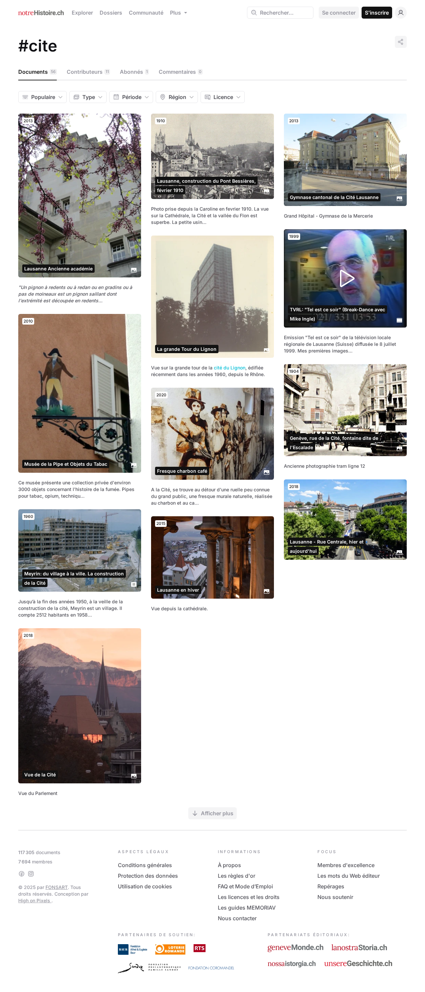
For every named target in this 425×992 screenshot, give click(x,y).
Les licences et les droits (249, 897)
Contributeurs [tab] (88, 71)
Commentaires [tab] (180, 71)
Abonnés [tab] (134, 71)
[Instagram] (31, 873)
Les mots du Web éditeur (348, 875)
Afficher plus (217, 813)
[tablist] (212, 72)
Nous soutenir (335, 897)
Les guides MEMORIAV (247, 907)
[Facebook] (21, 873)
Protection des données (148, 875)
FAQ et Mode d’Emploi (245, 886)
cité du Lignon (229, 367)
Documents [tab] (37, 71)
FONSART (56, 887)
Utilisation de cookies (145, 886)
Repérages (330, 886)
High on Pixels (34, 900)
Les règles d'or (236, 875)
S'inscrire (377, 12)
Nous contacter (237, 918)
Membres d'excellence (346, 865)
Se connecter (339, 12)
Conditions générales (145, 865)
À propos (229, 865)
